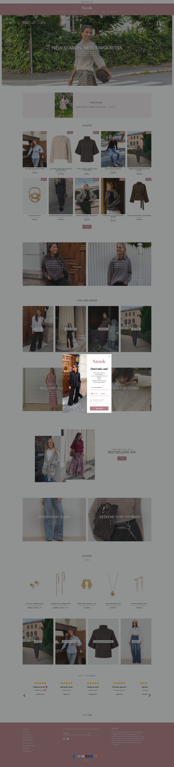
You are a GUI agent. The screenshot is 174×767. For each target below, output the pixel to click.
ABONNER (99, 408)
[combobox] (94, 394)
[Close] (109, 356)
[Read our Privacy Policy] (107, 404)
